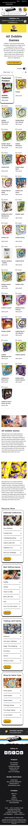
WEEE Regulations (8, 814)
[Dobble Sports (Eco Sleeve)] (21, 323)
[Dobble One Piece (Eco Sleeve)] (6, 370)
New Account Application (14, 781)
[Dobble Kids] (6, 159)
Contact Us (14, 799)
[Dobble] (21, 84)
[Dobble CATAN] (6, 323)
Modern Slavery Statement (14, 811)
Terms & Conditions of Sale (16, 808)
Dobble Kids (5, 167)
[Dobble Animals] (21, 347)
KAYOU (5, 656)
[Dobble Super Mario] (21, 159)
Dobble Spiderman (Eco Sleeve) (6, 356)
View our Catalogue (9, 552)
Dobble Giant (20, 284)
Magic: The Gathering (10, 646)
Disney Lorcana (8, 661)
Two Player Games (9, 710)
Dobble (18, 92)
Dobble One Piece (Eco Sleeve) (5, 379)
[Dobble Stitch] (21, 253)
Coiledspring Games (9, 538)
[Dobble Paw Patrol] (21, 183)
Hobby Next (14, 780)
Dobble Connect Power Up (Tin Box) (6, 403)
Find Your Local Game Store (14, 801)
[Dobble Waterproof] (6, 112)
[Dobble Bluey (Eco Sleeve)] (21, 112)
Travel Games (7, 695)
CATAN (5, 587)
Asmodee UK (12, 817)
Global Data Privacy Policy (14, 809)
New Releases (8, 528)
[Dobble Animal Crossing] (6, 276)
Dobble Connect (5, 96)
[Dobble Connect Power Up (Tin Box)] (6, 394)
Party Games (7, 691)
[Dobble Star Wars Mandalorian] (6, 206)
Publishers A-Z (13, 22)
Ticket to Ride (8, 592)
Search (6, 808)
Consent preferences (19, 814)
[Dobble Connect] (6, 300)
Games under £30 (9, 543)
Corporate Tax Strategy (11, 812)
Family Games (7, 700)
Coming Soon (9, 4)
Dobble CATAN (5, 331)
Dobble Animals (20, 354)
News (18, 1)
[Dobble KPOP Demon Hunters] (21, 370)
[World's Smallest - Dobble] (6, 253)
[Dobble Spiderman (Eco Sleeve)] (6, 347)
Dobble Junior (20, 214)
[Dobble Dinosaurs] (21, 136)
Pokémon (6, 636)
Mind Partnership (14, 802)
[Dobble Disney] (21, 230)
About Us (24, 1)
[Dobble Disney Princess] (21, 300)
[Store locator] (20, 9)
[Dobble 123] (6, 230)
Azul (4, 601)
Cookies (21, 812)
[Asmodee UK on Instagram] (6, 752)
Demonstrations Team (14, 785)
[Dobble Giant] (21, 276)
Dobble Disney (20, 237)
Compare (19, 68)
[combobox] (14, 13)
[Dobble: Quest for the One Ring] (6, 136)
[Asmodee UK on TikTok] (9, 752)
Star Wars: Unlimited (10, 641)
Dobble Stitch (20, 261)
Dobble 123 (4, 237)
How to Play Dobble (14, 62)
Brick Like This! (8, 597)
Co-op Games (7, 715)
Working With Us (14, 783)
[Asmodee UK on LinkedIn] (21, 752)
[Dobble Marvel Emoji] (6, 183)
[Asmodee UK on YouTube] (17, 752)
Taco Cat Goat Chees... (10, 606)
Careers (14, 797)
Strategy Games (8, 705)
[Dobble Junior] (21, 206)
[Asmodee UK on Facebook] (13, 752)
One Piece (6, 651)
